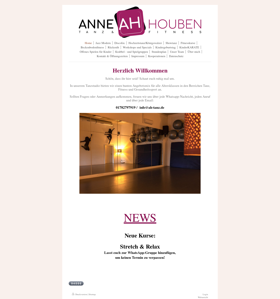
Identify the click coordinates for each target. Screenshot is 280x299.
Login (205, 294)
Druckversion (81, 294)
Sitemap (92, 294)
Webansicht (203, 297)
